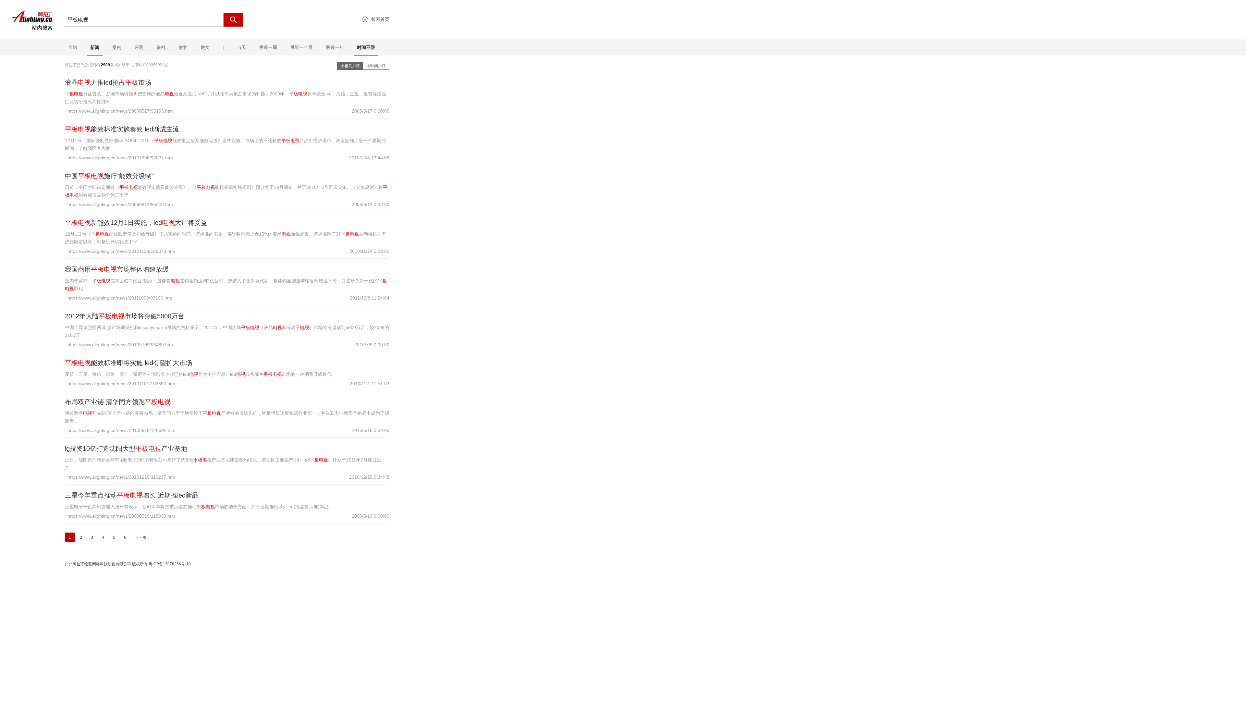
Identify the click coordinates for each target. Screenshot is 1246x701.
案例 (116, 47)
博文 (205, 47)
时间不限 (366, 47)
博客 (183, 47)
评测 (138, 47)
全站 (72, 47)
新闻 (94, 47)
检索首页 (380, 19)
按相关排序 (350, 66)
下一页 (141, 537)
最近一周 (268, 47)
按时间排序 (376, 66)
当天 (241, 47)
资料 (160, 47)
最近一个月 (301, 47)
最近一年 (335, 47)
